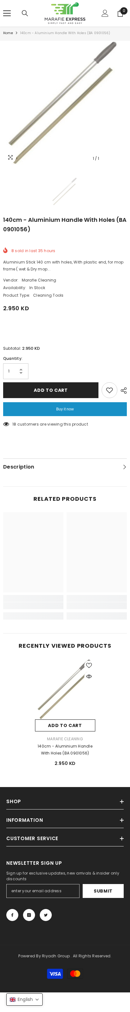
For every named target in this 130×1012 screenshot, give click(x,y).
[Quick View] (89, 676)
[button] (24, 999)
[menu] (7, 13)
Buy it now (65, 409)
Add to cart (51, 390)
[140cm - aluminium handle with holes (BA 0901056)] (65, 689)
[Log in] (105, 13)
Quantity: (12, 358)
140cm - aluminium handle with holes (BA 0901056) (65, 749)
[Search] (25, 13)
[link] (33, 605)
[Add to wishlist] (109, 390)
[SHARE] (122, 390)
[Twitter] (46, 915)
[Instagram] (29, 915)
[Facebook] (12, 915)
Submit (103, 891)
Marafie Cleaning (39, 280)
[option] (65, 103)
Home (8, 33)
